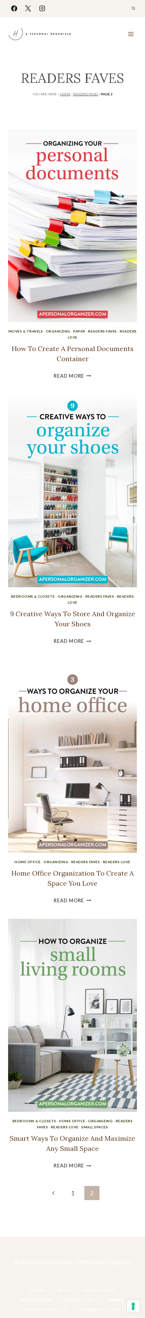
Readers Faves (85, 94)
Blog (64, 1290)
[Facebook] (14, 8)
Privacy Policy (46, 1309)
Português (99, 1290)
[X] (28, 8)
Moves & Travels (25, 331)
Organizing (58, 331)
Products (79, 1300)
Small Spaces (94, 1127)
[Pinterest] (80, 1280)
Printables (37, 1300)
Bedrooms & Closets (33, 596)
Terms (115, 1300)
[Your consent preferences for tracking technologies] (133, 1306)
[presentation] (72, 225)
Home (65, 94)
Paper (79, 331)
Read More (72, 376)
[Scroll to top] (129, 1292)
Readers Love (116, 862)
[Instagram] (42, 8)
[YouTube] (65, 1280)
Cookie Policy (100, 1309)
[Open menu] (130, 34)
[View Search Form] (133, 8)
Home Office (27, 862)
